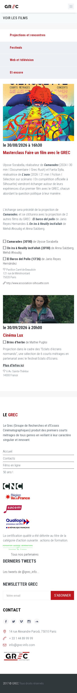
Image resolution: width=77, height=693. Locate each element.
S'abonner (62, 595)
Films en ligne (12, 465)
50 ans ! (8, 472)
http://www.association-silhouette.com (27, 283)
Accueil (7, 451)
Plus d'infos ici (13, 365)
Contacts (9, 458)
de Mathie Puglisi (27, 342)
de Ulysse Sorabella (32, 241)
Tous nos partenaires (24, 554)
